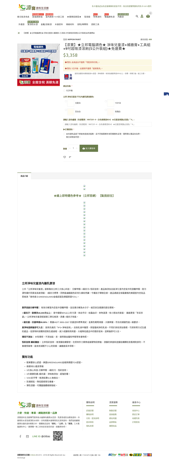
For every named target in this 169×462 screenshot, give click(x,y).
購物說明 (90, 414)
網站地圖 (113, 418)
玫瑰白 (117, 112)
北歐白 (78, 103)
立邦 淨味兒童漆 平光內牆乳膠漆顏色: (78, 97)
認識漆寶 (90, 411)
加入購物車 (90, 148)
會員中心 (136, 411)
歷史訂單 (136, 414)
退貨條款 (90, 422)
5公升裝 (69, 90)
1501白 (118, 103)
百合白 (78, 112)
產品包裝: (67, 86)
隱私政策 (90, 426)
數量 (65, 149)
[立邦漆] (68, 77)
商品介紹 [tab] (24, 176)
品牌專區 (113, 422)
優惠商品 (113, 426)
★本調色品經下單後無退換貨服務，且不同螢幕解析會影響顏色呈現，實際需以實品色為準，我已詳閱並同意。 (104, 135)
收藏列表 (136, 418)
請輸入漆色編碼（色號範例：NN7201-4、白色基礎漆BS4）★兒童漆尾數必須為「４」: (99, 120)
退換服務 (113, 414)
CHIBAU (26, 455)
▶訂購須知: (68, 129)
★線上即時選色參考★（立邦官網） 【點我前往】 (84, 195)
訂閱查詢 (136, 422)
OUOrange (21, 458)
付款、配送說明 (92, 418)
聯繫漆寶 (113, 411)
